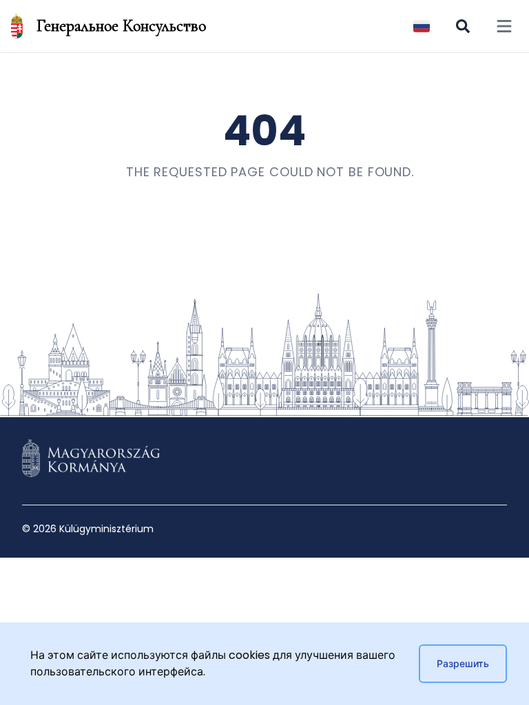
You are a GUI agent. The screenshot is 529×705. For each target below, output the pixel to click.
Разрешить (463, 664)
